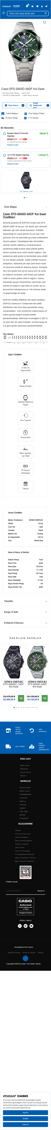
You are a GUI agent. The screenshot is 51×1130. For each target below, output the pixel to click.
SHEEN (22, 808)
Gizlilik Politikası (14, 952)
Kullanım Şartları (29, 952)
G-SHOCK (23, 798)
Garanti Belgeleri (22, 837)
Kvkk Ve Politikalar (22, 851)
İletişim (23, 775)
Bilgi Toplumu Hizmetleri (24, 861)
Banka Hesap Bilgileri (23, 840)
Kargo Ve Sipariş (22, 844)
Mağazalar (24, 769)
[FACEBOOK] (25, 926)
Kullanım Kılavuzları (23, 834)
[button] (24, 197)
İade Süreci (19, 847)
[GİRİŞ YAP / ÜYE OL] (42, 6)
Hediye (18, 830)
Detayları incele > (13, 145)
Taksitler (8, 601)
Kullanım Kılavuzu (14, 622)
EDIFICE (23, 805)
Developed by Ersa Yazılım (23, 947)
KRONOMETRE (25, 794)
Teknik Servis (25, 772)
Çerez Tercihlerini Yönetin (25, 858)
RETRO (22, 815)
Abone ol (40, 891)
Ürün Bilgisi (10, 206)
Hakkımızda (24, 765)
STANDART (24, 818)
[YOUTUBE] (31, 926)
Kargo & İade (11, 612)
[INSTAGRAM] (20, 926)
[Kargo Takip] (33, 6)
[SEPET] (46, 6)
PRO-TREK (24, 811)
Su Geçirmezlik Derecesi (24, 854)
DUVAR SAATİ (25, 787)
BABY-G (23, 801)
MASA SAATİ (25, 791)
